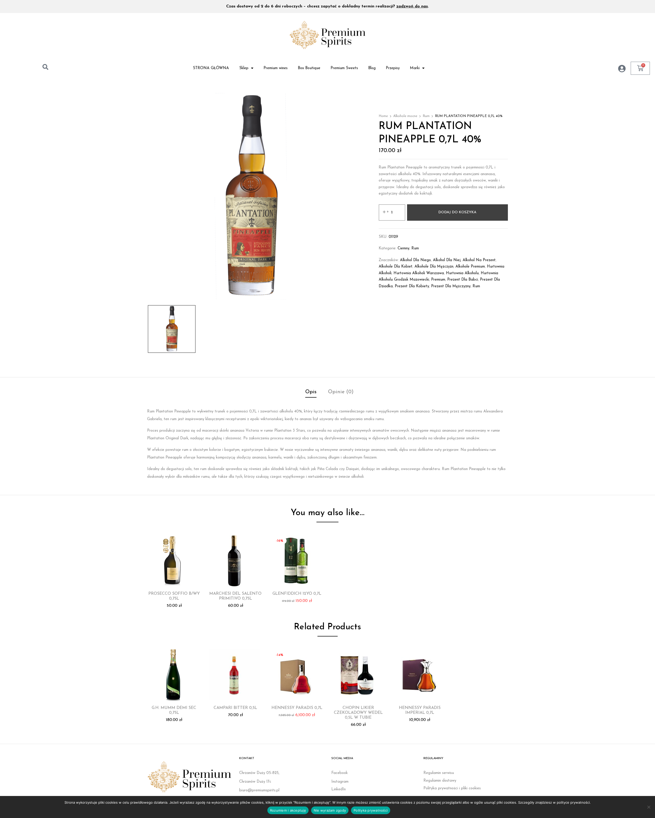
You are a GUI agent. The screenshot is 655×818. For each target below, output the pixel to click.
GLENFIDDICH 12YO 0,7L (296, 594)
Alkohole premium (470, 267)
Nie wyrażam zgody (330, 810)
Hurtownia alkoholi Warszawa (419, 273)
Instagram (339, 782)
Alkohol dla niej (447, 260)
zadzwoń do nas (412, 6)
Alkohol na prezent (479, 260)
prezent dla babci (462, 280)
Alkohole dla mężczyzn (433, 267)
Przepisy (393, 68)
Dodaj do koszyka (457, 212)
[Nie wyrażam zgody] (648, 807)
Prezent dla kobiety (412, 286)
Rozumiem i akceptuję (288, 810)
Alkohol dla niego (415, 260)
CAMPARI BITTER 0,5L (235, 708)
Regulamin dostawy (439, 781)
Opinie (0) (341, 392)
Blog (372, 68)
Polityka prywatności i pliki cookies (452, 788)
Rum (426, 116)
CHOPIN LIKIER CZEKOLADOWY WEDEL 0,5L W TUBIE (358, 713)
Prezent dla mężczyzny (451, 286)
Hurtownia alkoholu (462, 273)
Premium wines (276, 68)
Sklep (243, 68)
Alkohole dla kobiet (395, 267)
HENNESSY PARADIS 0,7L (296, 708)
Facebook (339, 773)
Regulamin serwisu (438, 773)
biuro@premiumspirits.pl (259, 790)
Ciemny (403, 248)
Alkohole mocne (405, 116)
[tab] (310, 393)
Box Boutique (309, 68)
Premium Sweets (344, 68)
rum (476, 286)
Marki (415, 68)
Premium (438, 280)
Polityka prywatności (371, 810)
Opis (310, 392)
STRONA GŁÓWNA (211, 68)
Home (383, 116)
